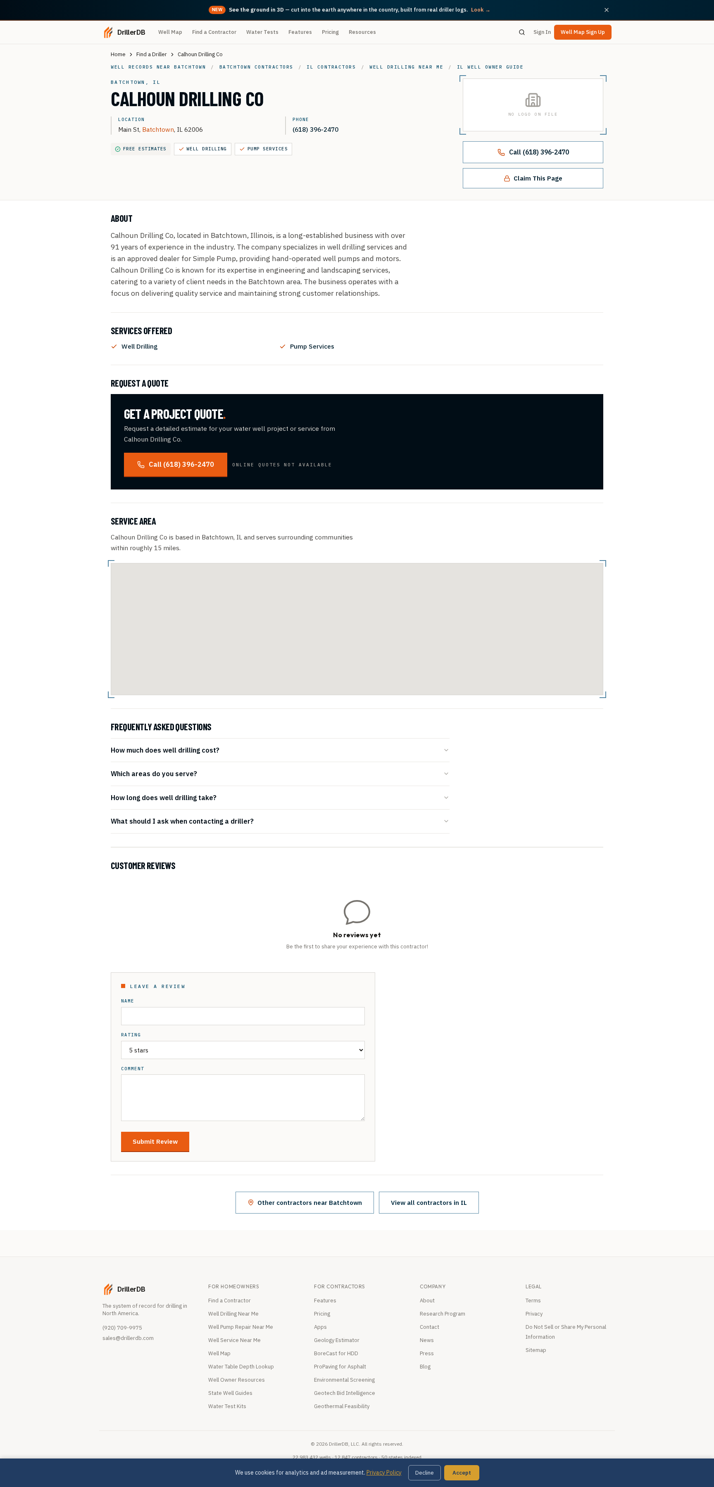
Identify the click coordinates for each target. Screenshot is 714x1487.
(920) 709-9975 (122, 1327)
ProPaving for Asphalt (340, 1366)
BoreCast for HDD (336, 1353)
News (427, 1340)
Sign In (542, 32)
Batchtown (158, 129)
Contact (429, 1326)
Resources (362, 32)
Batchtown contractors (256, 67)
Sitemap (536, 1350)
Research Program (442, 1313)
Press (427, 1353)
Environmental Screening (344, 1379)
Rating (131, 1035)
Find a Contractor (214, 32)
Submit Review (155, 1141)
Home (118, 54)
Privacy (534, 1313)
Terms (533, 1300)
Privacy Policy (384, 1472)
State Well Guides (230, 1393)
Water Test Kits (227, 1406)
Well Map (170, 32)
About (427, 1300)
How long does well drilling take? (164, 797)
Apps (320, 1326)
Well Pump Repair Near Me (240, 1326)
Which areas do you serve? (154, 773)
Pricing (330, 32)
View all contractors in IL (429, 1202)
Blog (425, 1366)
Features (300, 32)
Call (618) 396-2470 (539, 152)
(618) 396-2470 (315, 129)
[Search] (522, 32)
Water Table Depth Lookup (241, 1366)
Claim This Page (538, 178)
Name (127, 1001)
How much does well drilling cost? (165, 750)
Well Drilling (207, 149)
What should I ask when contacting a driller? (182, 821)
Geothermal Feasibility (341, 1406)
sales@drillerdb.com (128, 1338)
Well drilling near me (406, 67)
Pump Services (268, 149)
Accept (461, 1472)
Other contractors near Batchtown (309, 1202)
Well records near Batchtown (158, 67)
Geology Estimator (336, 1340)
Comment (132, 1068)
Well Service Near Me (234, 1340)
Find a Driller (151, 54)
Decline (424, 1472)
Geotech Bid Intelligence (344, 1393)
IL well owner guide (490, 67)
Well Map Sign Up (583, 32)
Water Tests (262, 32)
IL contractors (331, 67)
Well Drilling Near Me (233, 1313)
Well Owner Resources (236, 1379)
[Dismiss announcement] (606, 10)
